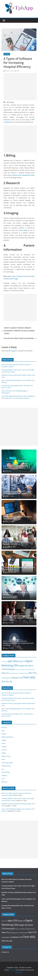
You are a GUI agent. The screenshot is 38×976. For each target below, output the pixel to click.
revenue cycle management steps (23, 175)
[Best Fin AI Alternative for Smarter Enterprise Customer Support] (19, 461)
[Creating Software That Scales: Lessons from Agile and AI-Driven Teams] (19, 487)
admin (17, 71)
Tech (29, 677)
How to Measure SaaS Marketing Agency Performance (18, 594)
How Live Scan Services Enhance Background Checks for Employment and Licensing (18, 643)
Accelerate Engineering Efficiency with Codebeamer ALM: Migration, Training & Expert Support (18, 618)
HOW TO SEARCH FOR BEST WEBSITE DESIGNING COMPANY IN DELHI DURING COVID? (19, 331)
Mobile (23, 669)
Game (3, 743)
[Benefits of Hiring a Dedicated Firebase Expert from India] (19, 512)
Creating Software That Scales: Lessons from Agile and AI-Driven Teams (17, 492)
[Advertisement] (21, 86)
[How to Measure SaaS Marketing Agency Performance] (19, 588)
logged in (14, 351)
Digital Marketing (7, 737)
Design (21, 661)
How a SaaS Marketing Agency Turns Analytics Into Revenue (16, 543)
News (5, 673)
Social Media (6, 678)
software (6, 54)
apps (12, 661)
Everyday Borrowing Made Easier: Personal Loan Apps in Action (19, 568)
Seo (32, 672)
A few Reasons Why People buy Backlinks (19, 338)
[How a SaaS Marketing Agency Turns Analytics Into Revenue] (19, 537)
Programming (24, 673)
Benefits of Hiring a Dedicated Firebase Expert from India (17, 518)
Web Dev (7, 681)
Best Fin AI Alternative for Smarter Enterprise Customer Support (15, 467)
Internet (18, 669)
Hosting (10, 669)
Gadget (22, 665)
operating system (14, 673)
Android (4, 661)
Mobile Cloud (30, 669)
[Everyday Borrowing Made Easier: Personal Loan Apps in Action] (19, 563)
